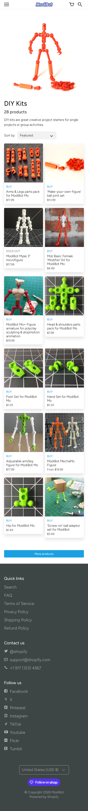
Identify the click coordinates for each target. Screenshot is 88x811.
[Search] (80, 4)
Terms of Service (19, 603)
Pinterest (18, 707)
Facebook (19, 691)
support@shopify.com (30, 659)
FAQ (8, 595)
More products (44, 554)
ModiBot (58, 792)
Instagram (19, 715)
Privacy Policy (16, 611)
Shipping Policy (18, 619)
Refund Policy (16, 628)
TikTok (15, 724)
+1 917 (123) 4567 (25, 667)
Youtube (17, 732)
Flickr (14, 740)
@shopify (18, 651)
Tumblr (16, 748)
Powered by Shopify (44, 797)
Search (10, 587)
